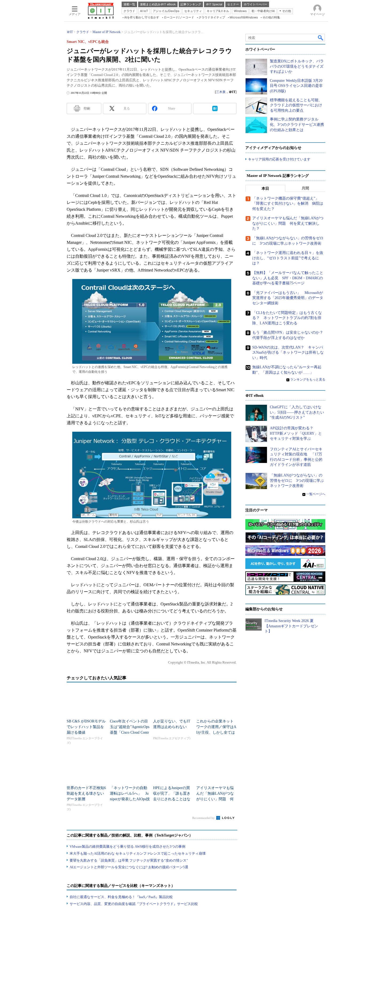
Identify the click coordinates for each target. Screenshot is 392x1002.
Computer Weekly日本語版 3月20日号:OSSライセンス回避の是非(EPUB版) (296, 86)
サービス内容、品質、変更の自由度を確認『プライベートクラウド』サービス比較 (134, 904)
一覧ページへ (315, 494)
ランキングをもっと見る (307, 379)
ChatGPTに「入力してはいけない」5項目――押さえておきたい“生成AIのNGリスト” (297, 412)
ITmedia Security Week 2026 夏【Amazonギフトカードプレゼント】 (291, 626)
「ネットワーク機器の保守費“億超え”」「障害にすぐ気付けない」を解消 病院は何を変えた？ (287, 203)
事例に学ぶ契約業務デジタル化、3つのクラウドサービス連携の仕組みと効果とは (297, 124)
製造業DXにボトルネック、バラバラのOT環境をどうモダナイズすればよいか (297, 66)
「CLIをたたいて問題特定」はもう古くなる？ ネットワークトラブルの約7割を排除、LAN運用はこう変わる (287, 318)
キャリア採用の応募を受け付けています (279, 159)
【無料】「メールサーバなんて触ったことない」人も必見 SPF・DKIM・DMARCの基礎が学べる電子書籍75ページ (287, 278)
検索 (321, 37)
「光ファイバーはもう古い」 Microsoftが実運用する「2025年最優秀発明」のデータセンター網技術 (287, 298)
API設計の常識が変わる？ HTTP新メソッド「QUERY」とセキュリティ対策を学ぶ (296, 433)
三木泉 (221, 92)
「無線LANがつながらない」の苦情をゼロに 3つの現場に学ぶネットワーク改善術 (297, 480)
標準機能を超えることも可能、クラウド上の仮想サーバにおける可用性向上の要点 (296, 105)
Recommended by (203, 817)
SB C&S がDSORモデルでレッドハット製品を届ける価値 (86, 726)
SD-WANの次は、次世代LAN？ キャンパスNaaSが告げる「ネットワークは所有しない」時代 (288, 352)
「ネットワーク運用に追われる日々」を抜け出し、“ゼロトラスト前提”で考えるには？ (287, 258)
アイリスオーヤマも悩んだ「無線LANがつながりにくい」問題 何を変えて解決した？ (287, 223)
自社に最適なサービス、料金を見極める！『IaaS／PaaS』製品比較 (121, 897)
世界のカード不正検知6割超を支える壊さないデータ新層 (86, 793)
